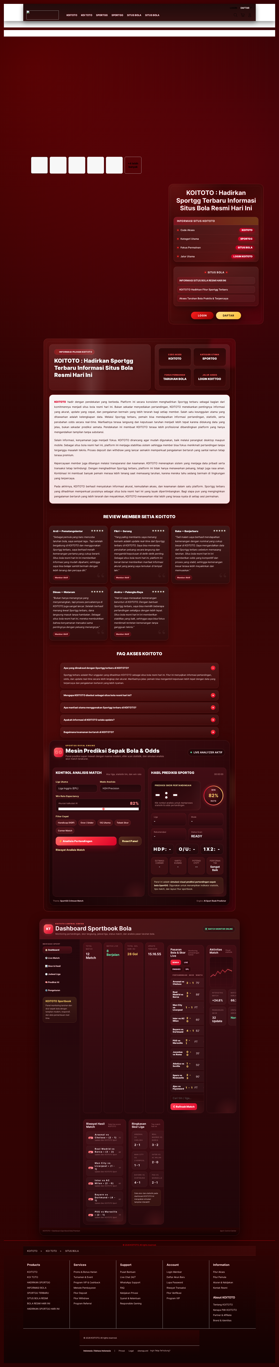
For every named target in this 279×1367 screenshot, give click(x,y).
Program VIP (173, 1298)
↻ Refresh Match (184, 1106)
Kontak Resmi (220, 1287)
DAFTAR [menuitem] (245, 7)
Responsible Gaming (131, 1303)
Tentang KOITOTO (223, 1304)
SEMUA (175, 962)
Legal (131, 1351)
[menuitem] (72, 15)
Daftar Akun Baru (176, 1277)
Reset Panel (130, 841)
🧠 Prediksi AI (52, 982)
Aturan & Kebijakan (223, 1282)
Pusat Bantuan (127, 1272)
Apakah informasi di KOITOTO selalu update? (89, 719)
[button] (242, 15)
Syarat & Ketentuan (130, 1298)
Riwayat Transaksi (176, 1287)
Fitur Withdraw (81, 1298)
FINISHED (176, 969)
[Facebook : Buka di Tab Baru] (175, 1351)
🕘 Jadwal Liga (53, 974)
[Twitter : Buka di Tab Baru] (181, 1351)
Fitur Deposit (80, 1293)
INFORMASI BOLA (36, 1287)
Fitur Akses (219, 1272)
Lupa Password (175, 1282)
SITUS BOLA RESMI (37, 1298)
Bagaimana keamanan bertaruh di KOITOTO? (89, 732)
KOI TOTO (32, 1277)
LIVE (186, 962)
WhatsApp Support (130, 1282)
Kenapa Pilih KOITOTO (225, 1309)
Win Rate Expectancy (67, 796)
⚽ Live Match (52, 958)
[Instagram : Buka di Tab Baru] (187, 1351)
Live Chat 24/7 (128, 1277)
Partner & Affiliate (222, 1315)
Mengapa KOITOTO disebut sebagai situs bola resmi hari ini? (98, 695)
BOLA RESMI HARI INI (38, 1303)
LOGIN (202, 315)
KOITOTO (60, 401)
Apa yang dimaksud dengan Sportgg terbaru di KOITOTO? (96, 668)
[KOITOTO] (42, 15)
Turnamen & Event (83, 1277)
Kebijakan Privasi (129, 1293)
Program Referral (83, 1303)
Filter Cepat (62, 816)
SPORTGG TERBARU (38, 1293)
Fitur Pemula (219, 1277)
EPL (187, 969)
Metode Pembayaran (85, 1287)
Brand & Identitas (222, 1320)
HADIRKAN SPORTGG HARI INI (43, 1308)
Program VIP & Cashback (87, 1282)
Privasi (122, 1351)
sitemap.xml (143, 1351)
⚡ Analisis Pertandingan (75, 841)
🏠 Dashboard (52, 950)
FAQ (122, 1287)
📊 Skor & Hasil (53, 966)
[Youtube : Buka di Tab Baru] (194, 1351)
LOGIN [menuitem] (233, 7)
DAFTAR (228, 315)
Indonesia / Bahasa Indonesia (97, 1351)
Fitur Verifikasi (174, 1293)
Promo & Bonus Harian (85, 1272)
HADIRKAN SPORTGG (38, 1282)
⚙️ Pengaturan (52, 990)
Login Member (174, 1272)
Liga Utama (62, 782)
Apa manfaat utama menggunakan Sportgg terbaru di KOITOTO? (100, 707)
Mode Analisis (107, 782)
